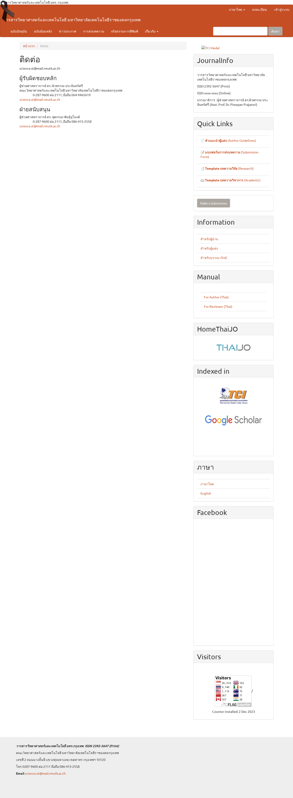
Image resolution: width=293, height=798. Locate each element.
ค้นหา (275, 31)
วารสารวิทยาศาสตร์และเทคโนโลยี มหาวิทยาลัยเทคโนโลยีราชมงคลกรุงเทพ (72, 19)
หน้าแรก (29, 46)
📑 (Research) (227, 168)
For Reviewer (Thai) (218, 306)
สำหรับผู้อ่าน (209, 239)
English (206, 493)
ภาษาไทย (207, 484)
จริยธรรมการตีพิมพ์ (124, 31)
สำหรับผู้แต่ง (209, 248)
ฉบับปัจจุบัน (19, 31)
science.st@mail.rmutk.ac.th (39, 99)
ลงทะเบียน (259, 9)
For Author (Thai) (216, 297)
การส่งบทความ (93, 31)
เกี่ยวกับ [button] (150, 31)
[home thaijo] (233, 347)
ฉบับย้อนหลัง (43, 31)
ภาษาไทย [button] (236, 9)
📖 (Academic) (230, 180)
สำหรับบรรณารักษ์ (214, 258)
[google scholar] (233, 420)
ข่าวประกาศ (67, 31)
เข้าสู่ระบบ (281, 9)
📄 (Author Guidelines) (228, 140)
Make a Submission (213, 203)
